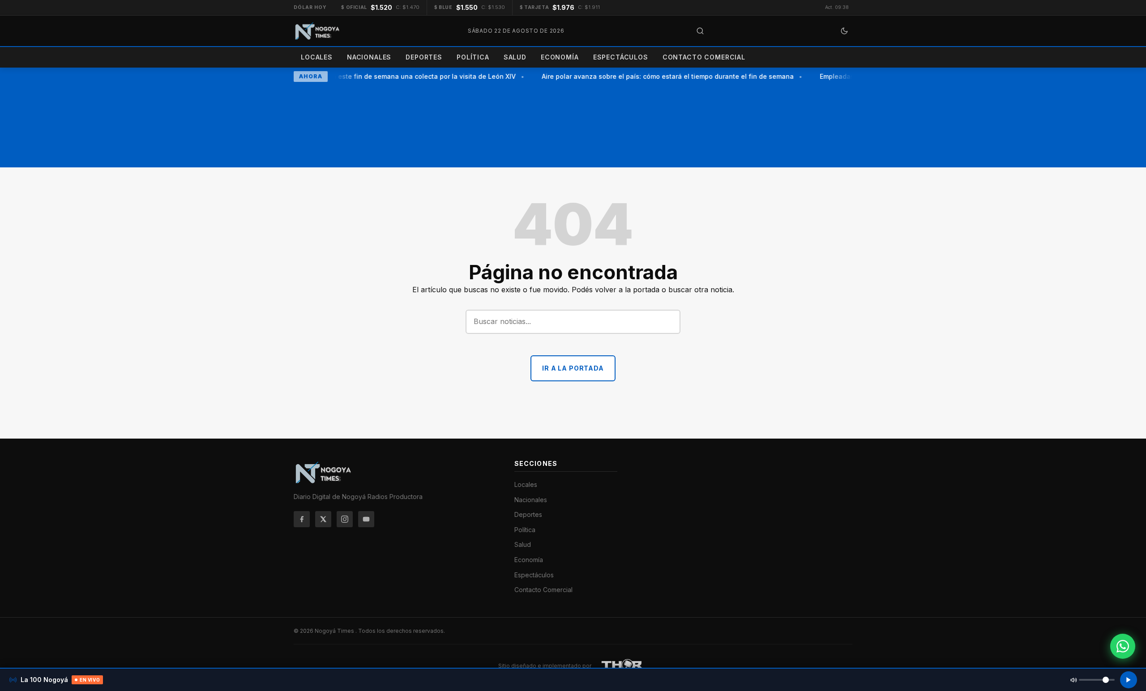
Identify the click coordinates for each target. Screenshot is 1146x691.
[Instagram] (345, 519)
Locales (317, 57)
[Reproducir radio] (1128, 679)
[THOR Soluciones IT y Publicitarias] (622, 666)
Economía (560, 57)
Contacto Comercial (704, 57)
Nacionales (369, 57)
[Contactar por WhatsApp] (1122, 646)
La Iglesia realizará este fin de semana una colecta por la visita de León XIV (392, 76)
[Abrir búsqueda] (700, 31)
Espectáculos (620, 57)
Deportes (424, 57)
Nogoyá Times (335, 630)
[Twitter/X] (323, 519)
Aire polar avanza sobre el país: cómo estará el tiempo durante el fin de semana (664, 76)
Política (473, 57)
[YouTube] (366, 519)
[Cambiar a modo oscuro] (844, 31)
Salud (515, 57)
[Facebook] (302, 519)
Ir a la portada (573, 368)
